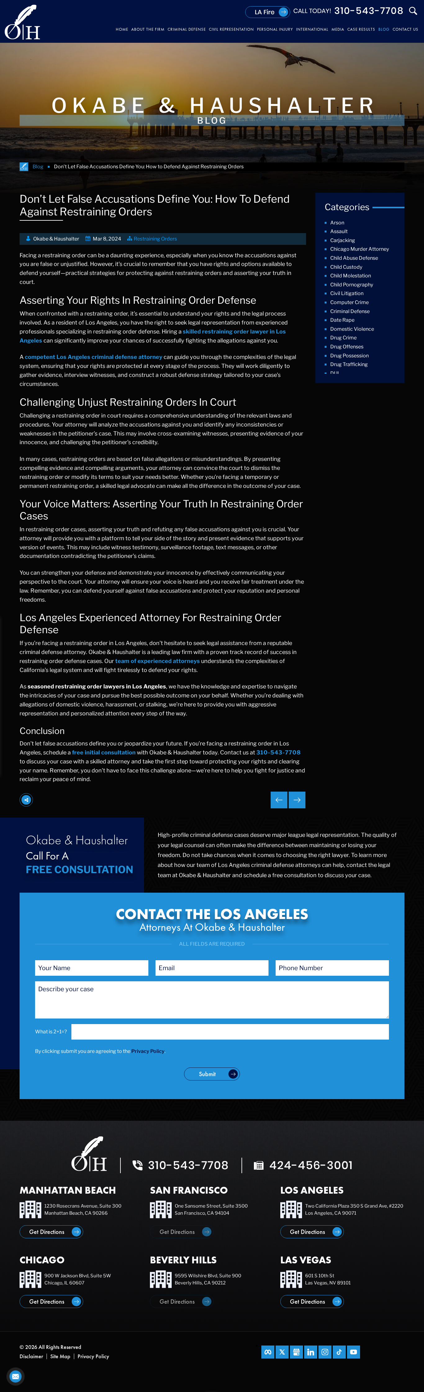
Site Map (60, 1356)
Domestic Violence (352, 329)
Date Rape (342, 320)
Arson (337, 223)
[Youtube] (353, 1352)
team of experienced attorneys (157, 661)
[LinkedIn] (310, 1352)
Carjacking (342, 240)
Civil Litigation (346, 293)
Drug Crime (343, 338)
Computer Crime (349, 302)
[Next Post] (279, 800)
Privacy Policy (148, 1051)
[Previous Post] (297, 800)
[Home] (24, 166)
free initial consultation (104, 752)
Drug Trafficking (349, 364)
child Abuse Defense (354, 258)
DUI (334, 373)
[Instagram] (325, 1352)
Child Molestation (350, 276)
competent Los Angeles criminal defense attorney (93, 357)
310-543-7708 (369, 10)
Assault (339, 231)
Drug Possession (349, 356)
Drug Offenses (346, 347)
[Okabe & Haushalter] (23, 21)
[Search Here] (413, 11)
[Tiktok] (339, 1352)
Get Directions (46, 1232)
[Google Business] (296, 1352)
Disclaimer (31, 1356)
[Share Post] (26, 799)
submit (207, 1074)
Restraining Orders (155, 239)
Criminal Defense (350, 311)
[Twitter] (282, 1352)
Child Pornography (351, 285)
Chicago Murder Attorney (359, 249)
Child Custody (346, 267)
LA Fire (264, 12)
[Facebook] (267, 1352)
